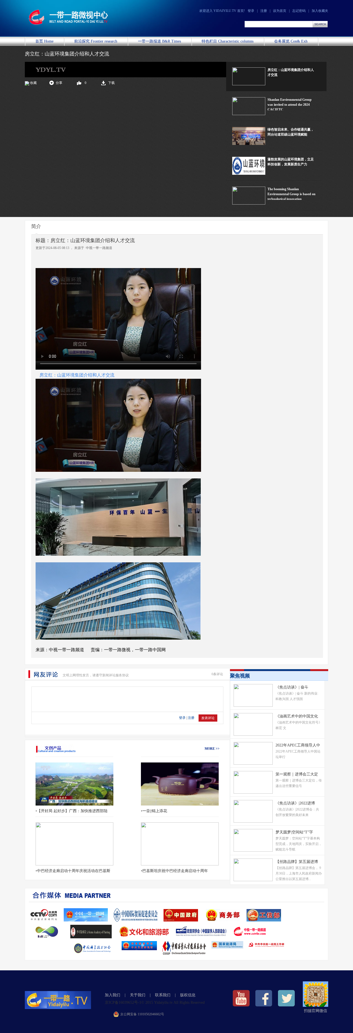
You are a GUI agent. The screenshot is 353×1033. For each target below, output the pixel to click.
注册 (263, 11)
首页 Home (44, 41)
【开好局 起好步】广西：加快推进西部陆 (72, 811)
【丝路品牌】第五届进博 (297, 862)
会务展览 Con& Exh (290, 41)
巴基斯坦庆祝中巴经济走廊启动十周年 (175, 871)
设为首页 (279, 11)
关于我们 (137, 995)
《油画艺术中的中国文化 (297, 716)
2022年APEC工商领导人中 (298, 745)
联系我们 (162, 995)
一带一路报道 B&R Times (159, 41)
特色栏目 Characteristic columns (227, 41)
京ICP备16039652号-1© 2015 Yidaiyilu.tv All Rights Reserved (155, 1002)
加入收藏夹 (320, 11)
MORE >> (212, 749)
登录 (251, 11)
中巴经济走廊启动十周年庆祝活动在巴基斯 (73, 871)
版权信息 (188, 995)
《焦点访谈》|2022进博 (295, 803)
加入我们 (112, 995)
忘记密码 (299, 11)
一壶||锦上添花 (154, 811)
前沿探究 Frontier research (95, 41)
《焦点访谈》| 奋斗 (292, 687)
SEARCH (320, 24)
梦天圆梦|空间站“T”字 (294, 832)
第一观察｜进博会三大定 (297, 774)
